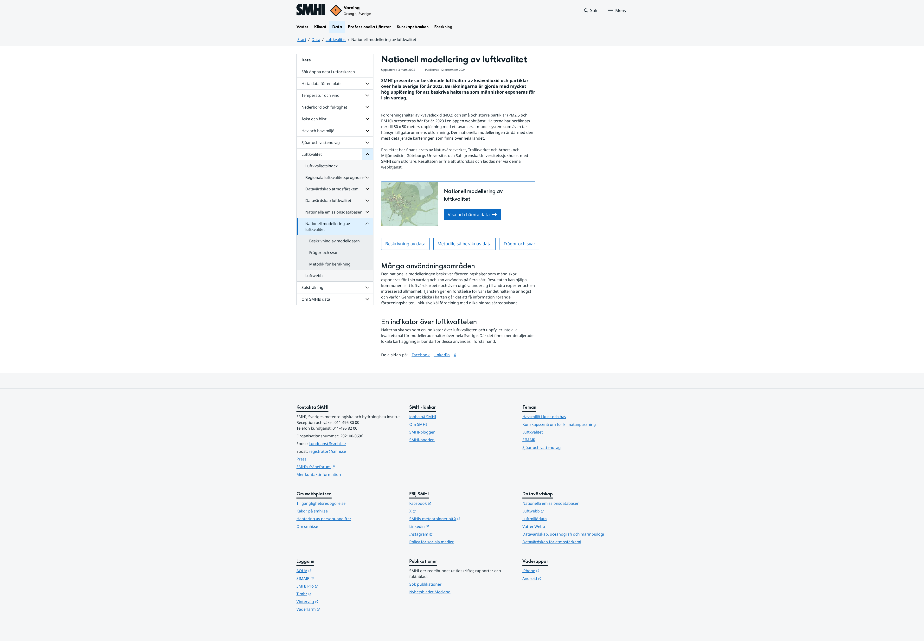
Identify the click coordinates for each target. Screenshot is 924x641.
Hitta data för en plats (321, 83)
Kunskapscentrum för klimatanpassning (559, 424)
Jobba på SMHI (422, 416)
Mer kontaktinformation (318, 474)
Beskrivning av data (405, 243)
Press (301, 459)
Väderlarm (331, 609)
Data (337, 27)
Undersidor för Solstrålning (367, 287)
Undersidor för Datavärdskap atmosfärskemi (367, 189)
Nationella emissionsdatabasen (333, 212)
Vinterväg (331, 601)
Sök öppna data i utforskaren (328, 71)
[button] (590, 11)
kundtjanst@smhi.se (327, 443)
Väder (302, 27)
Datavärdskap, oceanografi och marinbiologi (563, 534)
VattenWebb (533, 526)
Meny (620, 10)
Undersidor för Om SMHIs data (367, 299)
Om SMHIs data (316, 299)
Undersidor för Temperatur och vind (367, 95)
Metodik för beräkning (330, 264)
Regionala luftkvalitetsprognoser (335, 177)
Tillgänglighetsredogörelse (321, 503)
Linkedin (442, 526)
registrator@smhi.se (327, 451)
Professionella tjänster (369, 27)
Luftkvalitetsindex (321, 165)
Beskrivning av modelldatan (334, 241)
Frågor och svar (323, 252)
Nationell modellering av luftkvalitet (327, 226)
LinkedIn (442, 354)
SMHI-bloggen (422, 432)
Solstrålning (312, 287)
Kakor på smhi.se (312, 511)
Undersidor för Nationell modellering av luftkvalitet (367, 223)
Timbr (327, 593)
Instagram (444, 534)
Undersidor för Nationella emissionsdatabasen (367, 212)
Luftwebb (314, 275)
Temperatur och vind (321, 95)
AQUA (327, 570)
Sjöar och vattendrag (321, 142)
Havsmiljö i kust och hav (544, 416)
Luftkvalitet (336, 39)
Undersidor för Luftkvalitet (367, 154)
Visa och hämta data (469, 214)
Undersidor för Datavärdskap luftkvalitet (367, 200)
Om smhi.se (307, 526)
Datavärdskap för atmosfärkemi (551, 541)
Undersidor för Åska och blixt (367, 119)
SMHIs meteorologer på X (458, 518)
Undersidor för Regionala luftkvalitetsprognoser (367, 177)
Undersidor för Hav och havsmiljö (367, 130)
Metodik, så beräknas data (464, 243)
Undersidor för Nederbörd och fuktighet (367, 107)
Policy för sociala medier (431, 541)
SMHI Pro (330, 586)
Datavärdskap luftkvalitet (328, 200)
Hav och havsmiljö (318, 130)
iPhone (554, 570)
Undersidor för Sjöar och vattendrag (367, 142)
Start (301, 39)
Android (555, 578)
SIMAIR (528, 439)
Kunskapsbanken (413, 27)
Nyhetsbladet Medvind (429, 592)
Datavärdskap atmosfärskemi (332, 189)
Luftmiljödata (534, 518)
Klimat (320, 27)
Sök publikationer (425, 584)
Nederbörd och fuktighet (324, 107)
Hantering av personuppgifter (323, 518)
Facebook (421, 354)
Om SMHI (418, 424)
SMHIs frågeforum (339, 466)
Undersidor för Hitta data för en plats (367, 83)
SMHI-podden (422, 439)
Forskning (443, 27)
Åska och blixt (314, 119)
